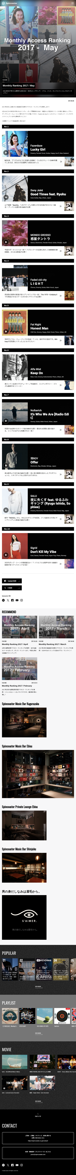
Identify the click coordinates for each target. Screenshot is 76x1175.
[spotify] (3, 601)
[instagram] (21, 601)
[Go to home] (9, 3)
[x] (8, 601)
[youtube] (17, 601)
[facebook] (12, 601)
